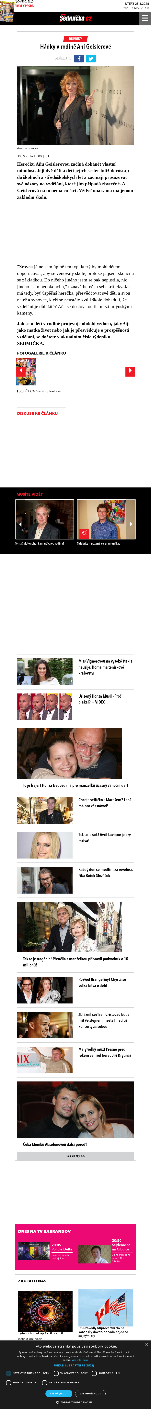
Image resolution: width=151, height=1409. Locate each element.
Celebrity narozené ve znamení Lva (98, 543)
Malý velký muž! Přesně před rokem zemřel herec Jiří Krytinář (104, 1052)
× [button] (146, 1344)
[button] (75, 1365)
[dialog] (75, 1374)
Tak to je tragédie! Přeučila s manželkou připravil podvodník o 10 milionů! (75, 962)
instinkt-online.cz (30, 1339)
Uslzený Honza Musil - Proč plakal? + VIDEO (99, 699)
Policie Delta (62, 1247)
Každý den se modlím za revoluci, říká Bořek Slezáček (105, 873)
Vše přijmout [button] (59, 1393)
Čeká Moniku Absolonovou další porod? (55, 1145)
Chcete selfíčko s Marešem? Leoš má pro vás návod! (104, 803)
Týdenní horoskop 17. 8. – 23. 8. (41, 1333)
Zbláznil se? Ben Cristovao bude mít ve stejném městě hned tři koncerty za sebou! (104, 1021)
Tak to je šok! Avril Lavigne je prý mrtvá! (104, 838)
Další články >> (75, 1156)
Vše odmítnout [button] (90, 1393)
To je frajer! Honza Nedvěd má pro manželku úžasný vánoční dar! (75, 785)
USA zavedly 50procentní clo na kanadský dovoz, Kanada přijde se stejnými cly (103, 1332)
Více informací (80, 1360)
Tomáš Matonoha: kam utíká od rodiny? (39, 543)
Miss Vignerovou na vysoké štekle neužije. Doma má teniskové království (105, 667)
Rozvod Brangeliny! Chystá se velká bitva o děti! (102, 982)
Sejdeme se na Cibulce (121, 1245)
